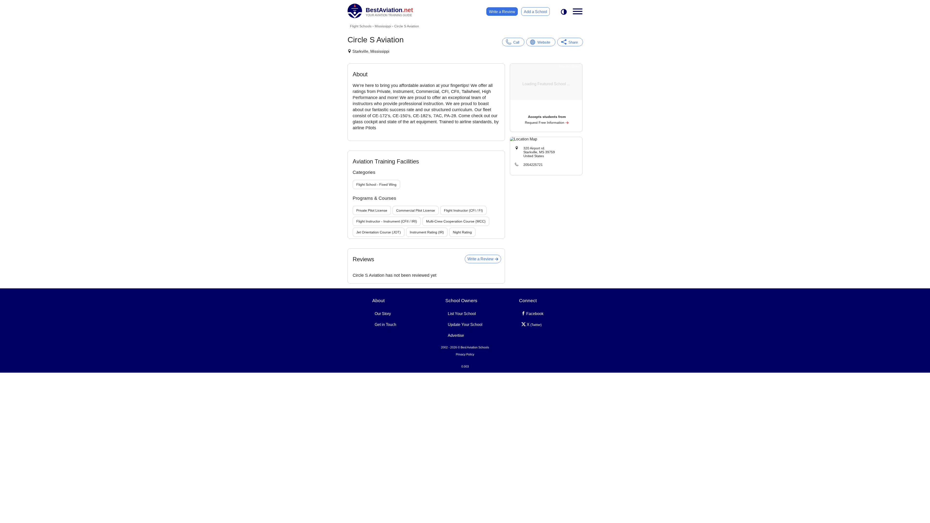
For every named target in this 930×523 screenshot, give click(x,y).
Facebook (534, 314)
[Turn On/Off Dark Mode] (563, 12)
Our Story (383, 314)
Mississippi (383, 26)
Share (573, 42)
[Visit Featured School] (546, 110)
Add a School (535, 12)
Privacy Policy (465, 354)
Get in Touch (385, 325)
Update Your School (465, 325)
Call (516, 42)
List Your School (462, 314)
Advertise (456, 335)
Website (543, 42)
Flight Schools (361, 26)
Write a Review (502, 12)
